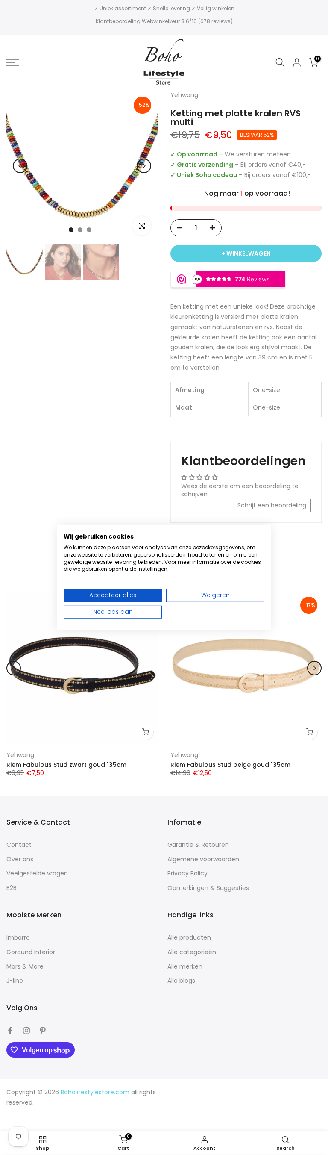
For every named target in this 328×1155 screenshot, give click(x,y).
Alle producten (189, 938)
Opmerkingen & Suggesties (208, 888)
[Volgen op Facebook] (10, 1030)
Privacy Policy (187, 873)
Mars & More (25, 967)
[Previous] (20, 166)
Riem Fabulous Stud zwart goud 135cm (66, 764)
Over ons (19, 859)
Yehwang (20, 755)
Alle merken (184, 967)
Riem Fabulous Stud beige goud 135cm (230, 764)
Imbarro (18, 938)
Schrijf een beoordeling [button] (271, 505)
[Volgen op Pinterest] (43, 1030)
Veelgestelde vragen (37, 873)
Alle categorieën (191, 952)
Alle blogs (181, 981)
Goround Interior (30, 952)
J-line (14, 981)
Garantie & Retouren (198, 845)
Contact (19, 845)
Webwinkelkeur (161, 21)
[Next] (144, 166)
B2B (11, 888)
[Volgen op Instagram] (26, 1030)
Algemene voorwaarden (203, 859)
